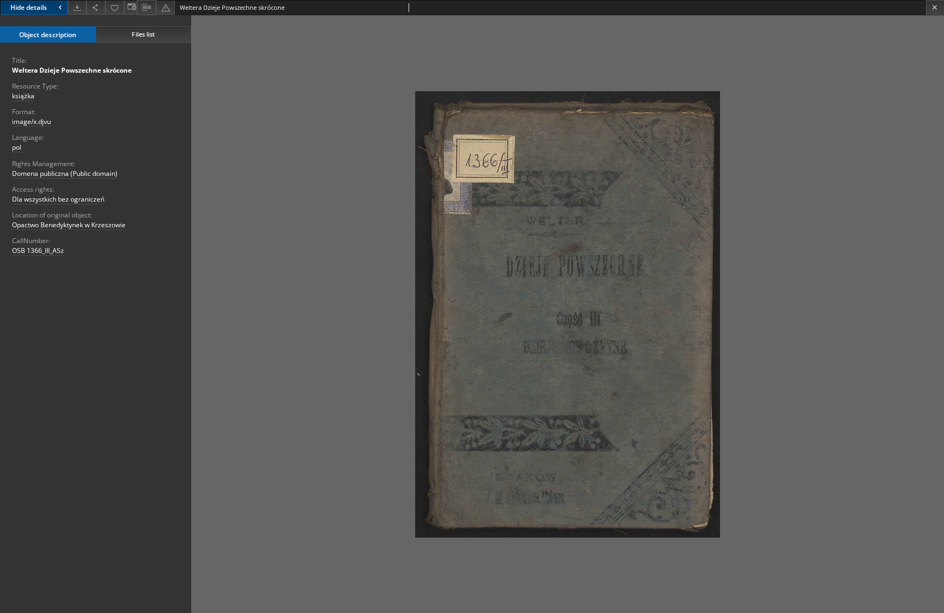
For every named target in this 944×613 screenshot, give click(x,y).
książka (23, 96)
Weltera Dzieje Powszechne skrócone (72, 70)
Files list (143, 34)
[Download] (77, 7)
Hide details (28, 7)
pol (16, 147)
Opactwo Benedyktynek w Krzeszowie (69, 224)
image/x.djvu (31, 121)
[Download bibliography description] (146, 7)
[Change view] (130, 7)
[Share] (95, 7)
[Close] (935, 7)
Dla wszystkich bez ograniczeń (58, 199)
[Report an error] (165, 7)
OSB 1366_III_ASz (38, 250)
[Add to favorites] (114, 7)
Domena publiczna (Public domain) (64, 173)
